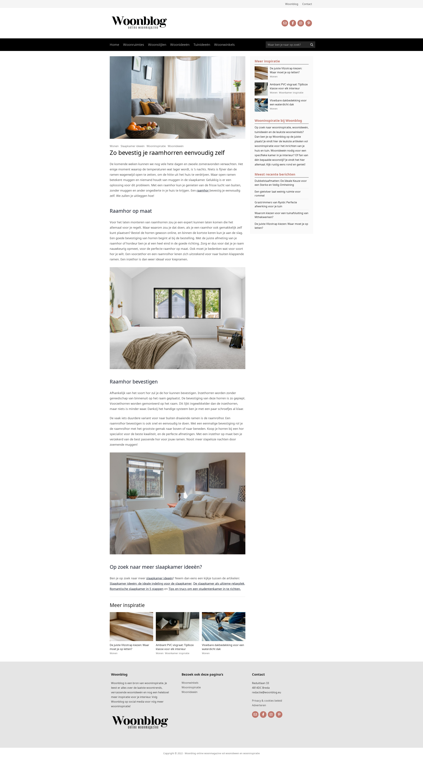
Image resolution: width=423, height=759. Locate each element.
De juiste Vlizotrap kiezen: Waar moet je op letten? (281, 226)
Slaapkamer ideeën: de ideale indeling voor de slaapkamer (151, 583)
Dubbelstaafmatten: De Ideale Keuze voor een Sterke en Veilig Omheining (281, 183)
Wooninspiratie (156, 146)
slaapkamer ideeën (159, 578)
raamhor (203, 190)
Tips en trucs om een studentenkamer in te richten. (205, 589)
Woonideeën (180, 44)
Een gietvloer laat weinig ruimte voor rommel (278, 193)
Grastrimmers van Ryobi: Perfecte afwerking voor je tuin (276, 204)
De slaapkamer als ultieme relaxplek (218, 583)
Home (114, 44)
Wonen (114, 146)
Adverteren (259, 705)
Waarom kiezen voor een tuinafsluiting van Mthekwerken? (281, 215)
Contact (307, 4)
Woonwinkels (224, 44)
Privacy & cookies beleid (267, 700)
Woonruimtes (133, 44)
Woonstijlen (157, 44)
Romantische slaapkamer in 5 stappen (136, 589)
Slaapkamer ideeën (133, 146)
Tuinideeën (201, 44)
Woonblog (291, 4)
